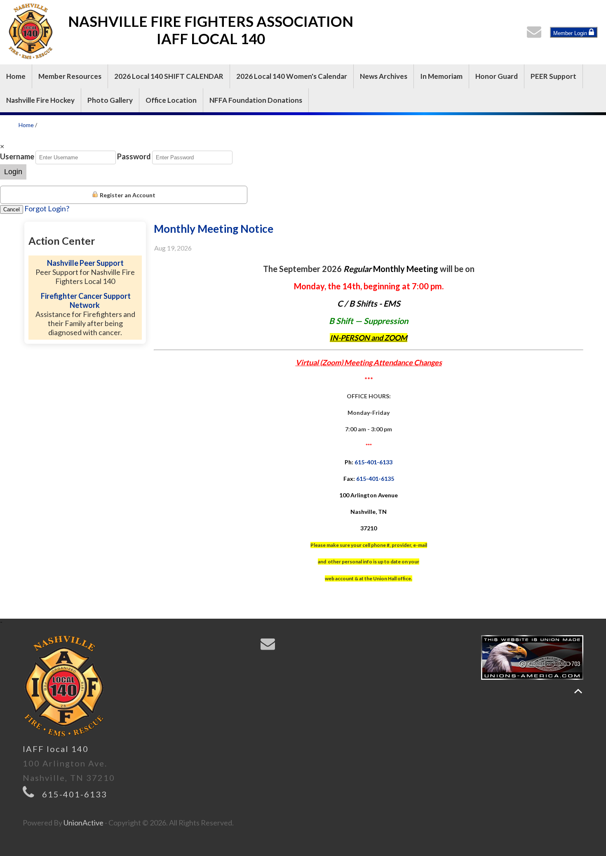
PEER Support (553, 76)
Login (13, 172)
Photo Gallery (110, 100)
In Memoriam (441, 76)
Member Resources (69, 76)
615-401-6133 (373, 462)
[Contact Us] (536, 33)
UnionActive (83, 822)
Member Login (571, 33)
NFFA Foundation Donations (255, 100)
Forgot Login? (46, 208)
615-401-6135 (375, 478)
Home (16, 76)
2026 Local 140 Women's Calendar (291, 76)
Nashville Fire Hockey (40, 100)
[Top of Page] (578, 691)
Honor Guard (496, 76)
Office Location (171, 100)
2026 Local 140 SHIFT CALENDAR (168, 76)
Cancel (11, 209)
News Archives (383, 76)
